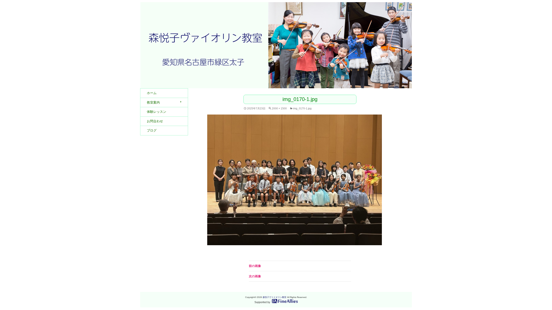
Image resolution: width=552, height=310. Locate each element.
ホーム (152, 93)
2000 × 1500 (279, 108)
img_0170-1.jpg (302, 108)
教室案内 (153, 102)
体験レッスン (156, 111)
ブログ (152, 130)
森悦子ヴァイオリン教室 (274, 297)
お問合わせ (155, 121)
